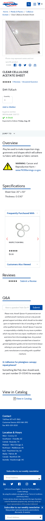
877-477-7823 (15, 419)
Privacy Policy (24, 496)
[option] (22, 38)
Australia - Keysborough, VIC (13, 460)
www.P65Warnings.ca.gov (28, 170)
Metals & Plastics (17, 12)
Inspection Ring (16, 242)
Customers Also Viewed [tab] (19, 264)
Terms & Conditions (35, 494)
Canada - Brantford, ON (11, 457)
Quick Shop (22, 255)
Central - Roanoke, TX (10, 442)
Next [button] (38, 239)
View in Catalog (24, 398)
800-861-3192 (22, 422)
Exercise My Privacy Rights (31, 489)
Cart (41, 4)
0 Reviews (16, 82)
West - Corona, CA (9, 436)
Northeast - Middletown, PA (13, 448)
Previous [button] (7, 239)
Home (5, 12)
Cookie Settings (22, 491)
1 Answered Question (30, 82)
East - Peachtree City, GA (12, 451)
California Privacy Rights (12, 489)
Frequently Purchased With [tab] (20, 213)
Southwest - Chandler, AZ (12, 439)
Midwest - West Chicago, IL (12, 445)
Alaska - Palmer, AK (9, 454)
